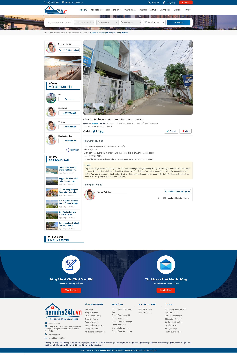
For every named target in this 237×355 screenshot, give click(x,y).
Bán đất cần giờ (96, 345)
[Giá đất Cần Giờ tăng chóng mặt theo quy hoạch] (52, 170)
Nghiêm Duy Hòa (65, 136)
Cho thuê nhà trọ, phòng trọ (122, 322)
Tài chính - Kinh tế (172, 313)
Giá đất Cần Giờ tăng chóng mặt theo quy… (67, 168)
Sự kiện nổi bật (171, 329)
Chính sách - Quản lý (173, 319)
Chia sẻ (173, 131)
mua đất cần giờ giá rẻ (166, 343)
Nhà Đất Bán (117, 304)
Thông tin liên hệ (91, 329)
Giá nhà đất (165, 10)
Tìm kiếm (178, 22)
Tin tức (187, 10)
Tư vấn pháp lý (171, 325)
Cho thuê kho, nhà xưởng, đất (122, 310)
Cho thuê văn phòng (120, 318)
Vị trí (187, 131)
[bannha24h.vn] (62, 68)
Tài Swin (61, 122)
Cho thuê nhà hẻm (119, 325)
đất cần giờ (121, 343)
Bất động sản (55, 237)
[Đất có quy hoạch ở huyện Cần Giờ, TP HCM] (52, 226)
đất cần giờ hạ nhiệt (51, 343)
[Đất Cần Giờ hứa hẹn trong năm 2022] (52, 215)
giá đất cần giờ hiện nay (148, 343)
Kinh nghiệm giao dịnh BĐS (175, 309)
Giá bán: (87, 131)
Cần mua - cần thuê (147, 10)
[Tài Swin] (51, 126)
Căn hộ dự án (130, 10)
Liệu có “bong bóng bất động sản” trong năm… (68, 191)
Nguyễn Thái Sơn (65, 44)
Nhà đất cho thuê (112, 10)
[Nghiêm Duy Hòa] (51, 140)
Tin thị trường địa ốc (173, 332)
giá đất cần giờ (49, 345)
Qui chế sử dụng (91, 319)
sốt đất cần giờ (65, 343)
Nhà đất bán (96, 10)
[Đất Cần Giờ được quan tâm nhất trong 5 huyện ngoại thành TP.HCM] (52, 204)
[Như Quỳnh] (51, 112)
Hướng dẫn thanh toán (94, 325)
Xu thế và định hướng (173, 322)
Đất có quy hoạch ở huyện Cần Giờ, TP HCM (69, 224)
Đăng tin (185, 2)
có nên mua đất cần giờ (107, 343)
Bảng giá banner (91, 313)
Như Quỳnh (62, 108)
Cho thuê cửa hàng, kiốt (121, 315)
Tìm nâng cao (153, 22)
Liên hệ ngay (166, 290)
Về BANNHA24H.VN (94, 304)
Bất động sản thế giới (173, 316)
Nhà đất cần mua (145, 313)
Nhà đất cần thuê (145, 309)
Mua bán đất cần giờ (82, 345)
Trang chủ (83, 10)
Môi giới (177, 10)
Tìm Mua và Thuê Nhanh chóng (166, 279)
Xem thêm (74, 150)
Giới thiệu (89, 309)
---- (59, 94)
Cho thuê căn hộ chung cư (122, 331)
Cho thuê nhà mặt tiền (77, 33)
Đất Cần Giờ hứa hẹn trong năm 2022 (67, 213)
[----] (51, 98)
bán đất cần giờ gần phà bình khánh (84, 343)
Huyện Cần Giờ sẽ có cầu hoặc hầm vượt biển (69, 180)
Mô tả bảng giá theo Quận (95, 332)
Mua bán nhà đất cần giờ (65, 345)
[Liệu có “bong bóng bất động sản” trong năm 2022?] (52, 192)
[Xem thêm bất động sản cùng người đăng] (51, 48)
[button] (189, 77)
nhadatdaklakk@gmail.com (178, 198)
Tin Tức (168, 304)
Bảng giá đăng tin (92, 322)
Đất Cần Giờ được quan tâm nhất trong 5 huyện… (69, 202)
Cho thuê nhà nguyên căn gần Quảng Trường (109, 33)
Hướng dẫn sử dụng (93, 316)
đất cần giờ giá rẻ (132, 343)
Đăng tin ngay (71, 290)
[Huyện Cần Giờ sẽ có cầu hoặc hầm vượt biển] (52, 181)
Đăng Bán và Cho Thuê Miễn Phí (71, 279)
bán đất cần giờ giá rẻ (182, 343)
